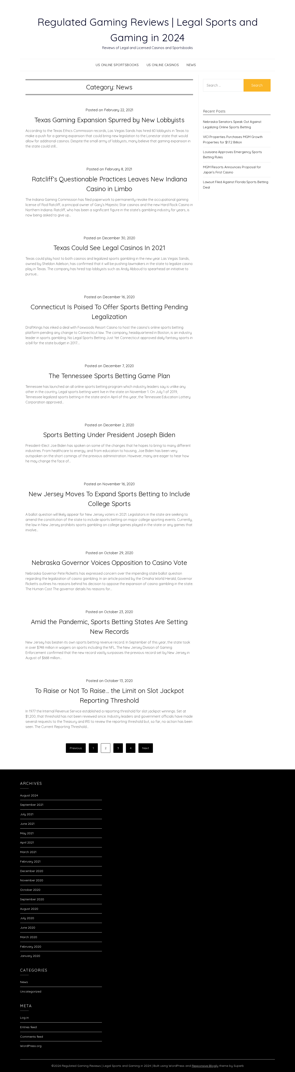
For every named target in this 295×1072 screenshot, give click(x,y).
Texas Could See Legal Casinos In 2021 (109, 248)
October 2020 (30, 890)
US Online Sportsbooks (117, 65)
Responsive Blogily (205, 1066)
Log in (24, 1018)
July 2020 (27, 918)
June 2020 (27, 927)
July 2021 (26, 814)
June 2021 (27, 824)
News (191, 65)
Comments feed (31, 1037)
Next (145, 748)
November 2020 (31, 880)
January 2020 (30, 956)
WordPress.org (30, 1046)
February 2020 (30, 946)
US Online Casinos (163, 65)
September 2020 (32, 899)
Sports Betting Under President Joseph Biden (109, 435)
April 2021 (27, 842)
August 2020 (29, 909)
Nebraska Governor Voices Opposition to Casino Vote (109, 562)
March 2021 (28, 852)
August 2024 (29, 795)
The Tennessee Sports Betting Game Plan (109, 376)
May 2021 (27, 833)
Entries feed (28, 1027)
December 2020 (31, 871)
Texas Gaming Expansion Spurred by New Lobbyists (109, 120)
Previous (76, 748)
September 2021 (31, 805)
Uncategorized (30, 991)
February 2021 (30, 861)
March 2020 (28, 937)
